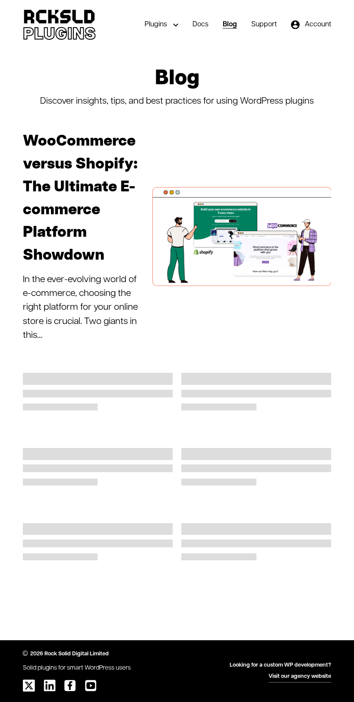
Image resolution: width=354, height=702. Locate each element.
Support (264, 24)
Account (318, 24)
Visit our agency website (300, 676)
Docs (201, 24)
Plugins (156, 24)
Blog (230, 24)
